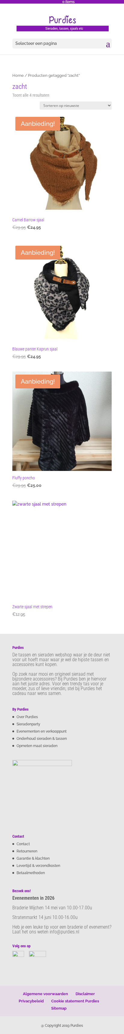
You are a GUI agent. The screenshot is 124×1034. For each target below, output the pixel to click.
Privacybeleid (31, 1001)
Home (18, 75)
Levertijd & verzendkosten (38, 866)
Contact (23, 844)
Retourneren (27, 851)
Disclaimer (85, 994)
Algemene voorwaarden (45, 994)
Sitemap (59, 1008)
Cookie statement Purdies (75, 1001)
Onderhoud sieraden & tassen (42, 739)
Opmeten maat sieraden (37, 746)
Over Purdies (27, 717)
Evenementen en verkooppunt (42, 731)
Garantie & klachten (33, 858)
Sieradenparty (28, 724)
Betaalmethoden (31, 873)
